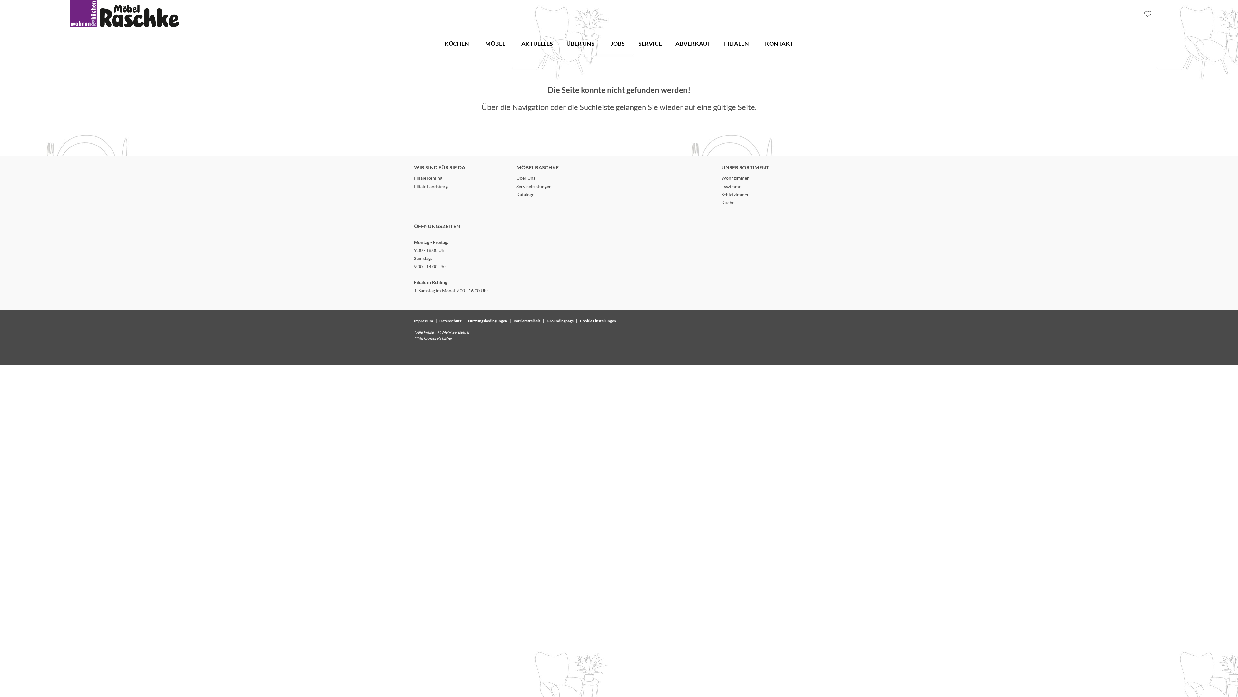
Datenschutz (450, 320)
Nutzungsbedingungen (487, 320)
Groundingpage (560, 320)
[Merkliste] (1148, 14)
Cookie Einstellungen (598, 320)
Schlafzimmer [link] (735, 194)
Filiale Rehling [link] (428, 178)
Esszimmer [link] (732, 186)
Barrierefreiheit (527, 320)
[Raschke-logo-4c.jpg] (124, 14)
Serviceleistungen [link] (534, 186)
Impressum (423, 320)
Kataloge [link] (525, 194)
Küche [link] (728, 202)
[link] (457, 43)
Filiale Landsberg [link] (431, 186)
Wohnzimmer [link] (735, 178)
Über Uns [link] (525, 178)
